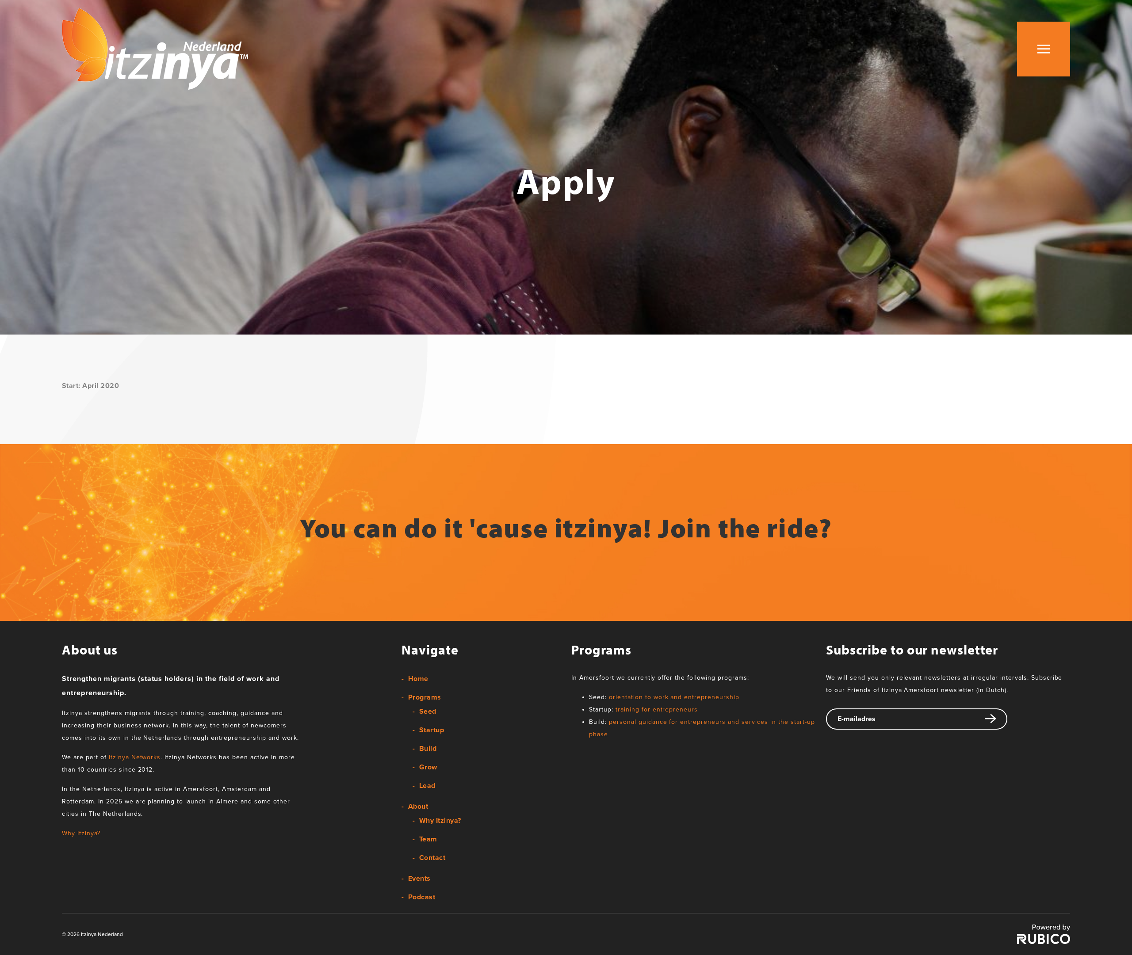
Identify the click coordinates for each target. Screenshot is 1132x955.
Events (419, 878)
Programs (424, 697)
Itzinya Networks (135, 757)
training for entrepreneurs (657, 709)
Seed (427, 711)
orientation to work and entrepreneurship (674, 697)
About (418, 806)
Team (428, 839)
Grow (428, 767)
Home (418, 678)
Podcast (421, 897)
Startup (431, 730)
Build (427, 748)
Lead (427, 785)
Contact (432, 857)
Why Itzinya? (81, 833)
